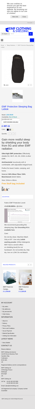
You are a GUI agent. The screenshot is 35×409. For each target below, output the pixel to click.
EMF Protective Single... (24, 288)
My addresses (6, 309)
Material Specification (8, 333)
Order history (6, 314)
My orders (5, 306)
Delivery (4, 323)
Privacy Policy (6, 326)
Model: (4, 115)
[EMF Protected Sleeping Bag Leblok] (17, 96)
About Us (5, 321)
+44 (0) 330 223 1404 (12, 383)
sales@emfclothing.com (12, 385)
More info (15, 16)
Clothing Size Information (9, 335)
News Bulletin (6, 342)
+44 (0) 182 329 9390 (12, 381)
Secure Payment (7, 331)
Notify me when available (10, 122)
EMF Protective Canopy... (8, 288)
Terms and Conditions (8, 328)
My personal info (7, 311)
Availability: (5, 117)
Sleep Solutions (11, 45)
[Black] (8, 130)
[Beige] (12, 130)
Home (2, 45)
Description (5, 196)
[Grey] (10, 130)
